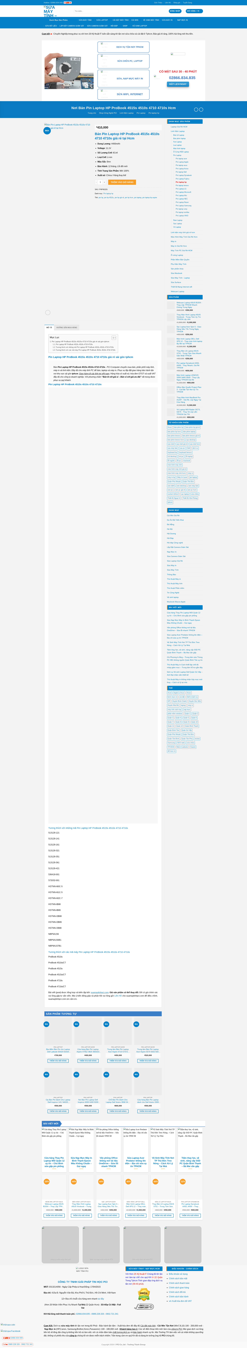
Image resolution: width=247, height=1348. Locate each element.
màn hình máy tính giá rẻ (177, 469)
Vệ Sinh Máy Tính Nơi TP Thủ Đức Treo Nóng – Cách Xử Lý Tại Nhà (183, 643)
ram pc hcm (192, 490)
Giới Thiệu (158, 3)
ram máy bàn (193, 486)
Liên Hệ (168, 3)
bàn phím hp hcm (174, 432)
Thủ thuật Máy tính (174, 583)
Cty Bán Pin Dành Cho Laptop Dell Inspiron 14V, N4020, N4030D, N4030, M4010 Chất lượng (58, 1101)
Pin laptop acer (181, 159)
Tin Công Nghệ (173, 593)
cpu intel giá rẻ (182, 444)
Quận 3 (170, 718)
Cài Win (134, 20)
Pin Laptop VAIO (182, 216)
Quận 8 (178, 722)
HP (169, 701)
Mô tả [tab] (49, 328)
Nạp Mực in (50, 1329)
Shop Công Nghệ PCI (108, 113)
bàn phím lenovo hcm (176, 440)
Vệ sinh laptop (139, 26)
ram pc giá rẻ (180, 490)
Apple (176, 693)
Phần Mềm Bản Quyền (180, 260)
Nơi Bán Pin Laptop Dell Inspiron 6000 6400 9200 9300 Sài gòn (88, 1101)
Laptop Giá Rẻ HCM (179, 127)
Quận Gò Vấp (187, 730)
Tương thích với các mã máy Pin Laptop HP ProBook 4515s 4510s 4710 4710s (85, 350)
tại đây (101, 1299)
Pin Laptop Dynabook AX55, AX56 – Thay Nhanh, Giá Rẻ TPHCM (190, 1205)
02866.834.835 (83, 1314)
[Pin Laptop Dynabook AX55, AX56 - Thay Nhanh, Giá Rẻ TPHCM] (190, 1187)
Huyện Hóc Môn (195, 701)
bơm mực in (172, 697)
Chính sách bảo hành (178, 1296)
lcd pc (181, 456)
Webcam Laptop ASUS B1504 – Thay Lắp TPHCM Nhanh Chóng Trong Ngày (54, 1205)
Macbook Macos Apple (176, 602)
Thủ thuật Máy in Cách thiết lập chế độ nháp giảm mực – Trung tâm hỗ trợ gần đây (185, 666)
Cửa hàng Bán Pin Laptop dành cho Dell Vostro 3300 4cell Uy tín (148, 1101)
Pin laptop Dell (181, 172)
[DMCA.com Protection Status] (144, 1294)
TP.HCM (171, 747)
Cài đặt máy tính (148, 1326)
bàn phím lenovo (174, 436)
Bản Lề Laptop (178, 135)
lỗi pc (179, 461)
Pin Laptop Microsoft (183, 192)
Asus (170, 427)
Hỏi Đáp (114, 26)
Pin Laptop (141, 113)
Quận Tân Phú (187, 739)
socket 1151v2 (173, 494)
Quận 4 (178, 718)
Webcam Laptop (177, 291)
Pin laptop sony (181, 209)
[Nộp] (96, 11)
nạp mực (187, 709)
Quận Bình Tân (173, 730)
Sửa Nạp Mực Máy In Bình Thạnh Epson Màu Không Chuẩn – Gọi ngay (183, 621)
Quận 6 (194, 718)
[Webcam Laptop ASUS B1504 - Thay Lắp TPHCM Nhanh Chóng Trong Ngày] (54, 1187)
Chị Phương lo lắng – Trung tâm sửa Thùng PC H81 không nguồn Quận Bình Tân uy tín (184, 658)
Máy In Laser (182, 477)
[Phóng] (47, 312)
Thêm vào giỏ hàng (122, 182)
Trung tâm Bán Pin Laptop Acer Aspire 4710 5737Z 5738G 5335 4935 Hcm (118, 1050)
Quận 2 (195, 714)
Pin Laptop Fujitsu (182, 179)
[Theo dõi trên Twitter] (197, 2)
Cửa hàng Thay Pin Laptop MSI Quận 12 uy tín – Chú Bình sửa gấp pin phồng (183, 614)
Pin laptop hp (154, 113)
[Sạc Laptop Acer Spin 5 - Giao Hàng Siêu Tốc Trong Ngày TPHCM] (108, 1187)
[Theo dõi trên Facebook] (194, 2)
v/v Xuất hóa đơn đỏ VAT (180, 1301)
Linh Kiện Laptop (127, 113)
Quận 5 (186, 718)
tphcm (170, 502)
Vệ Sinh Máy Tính (151, 20)
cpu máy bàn (172, 448)
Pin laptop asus (181, 165)
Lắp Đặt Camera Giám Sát (72, 26)
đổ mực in (171, 751)
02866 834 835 (16, 1338)
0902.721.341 (112, 1314)
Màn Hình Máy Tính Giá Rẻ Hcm (184, 237)
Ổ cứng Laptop (177, 255)
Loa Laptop (177, 145)
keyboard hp (172, 452)
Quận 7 (170, 722)
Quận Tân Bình (173, 739)
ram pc (170, 490)
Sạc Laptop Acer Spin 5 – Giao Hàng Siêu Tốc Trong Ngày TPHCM (109, 1205)
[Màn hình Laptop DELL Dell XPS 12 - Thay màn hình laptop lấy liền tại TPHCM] (135, 1187)
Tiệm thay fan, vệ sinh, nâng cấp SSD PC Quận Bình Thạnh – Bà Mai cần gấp (184, 651)
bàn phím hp (178, 427)
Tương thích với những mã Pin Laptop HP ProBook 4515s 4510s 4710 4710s (85, 347)
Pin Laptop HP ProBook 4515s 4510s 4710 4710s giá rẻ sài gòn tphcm (80, 341)
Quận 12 (179, 726)
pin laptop (193, 477)
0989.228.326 (97, 1314)
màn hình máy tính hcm (177, 473)
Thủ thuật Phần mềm (175, 588)
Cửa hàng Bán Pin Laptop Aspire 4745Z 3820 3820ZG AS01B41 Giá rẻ (88, 1050)
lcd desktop (172, 456)
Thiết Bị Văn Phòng (190, 498)
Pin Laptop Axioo (182, 169)
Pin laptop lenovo (182, 185)
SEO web (180, 743)
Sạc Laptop (177, 224)
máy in (190, 473)
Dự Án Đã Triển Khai (175, 520)
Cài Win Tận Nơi (165, 1326)
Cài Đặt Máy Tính (121, 20)
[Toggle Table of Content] (112, 338)
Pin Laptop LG (181, 189)
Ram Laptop (177, 220)
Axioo (189, 693)
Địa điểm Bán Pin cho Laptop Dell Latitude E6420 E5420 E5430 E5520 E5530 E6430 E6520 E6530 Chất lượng (58, 1050)
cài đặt (181, 697)
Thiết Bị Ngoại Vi (174, 498)
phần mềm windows (175, 714)
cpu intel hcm (195, 444)
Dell (188, 448)
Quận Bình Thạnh (191, 726)
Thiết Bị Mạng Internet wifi (181, 287)
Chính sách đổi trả (177, 1292)
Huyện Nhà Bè (173, 705)
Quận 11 (171, 726)
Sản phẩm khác (177, 269)
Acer (169, 693)
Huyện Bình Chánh (180, 701)
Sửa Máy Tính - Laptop (180, 278)
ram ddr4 (171, 486)
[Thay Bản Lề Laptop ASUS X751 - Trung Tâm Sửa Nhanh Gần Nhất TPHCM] (163, 1187)
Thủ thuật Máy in (174, 579)
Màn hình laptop (179, 148)
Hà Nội (170, 529)
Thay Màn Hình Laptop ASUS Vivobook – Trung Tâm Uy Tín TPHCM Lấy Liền (81, 1205)
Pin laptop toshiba (182, 212)
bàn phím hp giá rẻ (193, 427)
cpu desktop (190, 440)
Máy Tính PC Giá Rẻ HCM (181, 250)
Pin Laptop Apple (182, 162)
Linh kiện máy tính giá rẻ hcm (183, 232)
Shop (125, 26)
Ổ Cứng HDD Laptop (181, 152)
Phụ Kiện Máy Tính (178, 264)
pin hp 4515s (109, 197)
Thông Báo (171, 574)
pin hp (101, 197)
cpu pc (182, 448)
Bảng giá (177, 3)
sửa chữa (195, 494)
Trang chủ (92, 113)
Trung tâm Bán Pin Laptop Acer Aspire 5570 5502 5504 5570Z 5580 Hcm (148, 1050)
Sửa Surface (176, 282)
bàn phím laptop (189, 432)
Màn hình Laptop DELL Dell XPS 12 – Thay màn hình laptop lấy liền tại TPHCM (136, 1205)
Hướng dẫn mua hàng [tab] (66, 328)
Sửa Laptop (102, 20)
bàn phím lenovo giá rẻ (191, 436)
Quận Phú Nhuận (174, 481)
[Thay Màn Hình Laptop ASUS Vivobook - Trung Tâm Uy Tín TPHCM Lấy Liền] (81, 1187)
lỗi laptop (189, 456)
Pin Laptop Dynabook (184, 175)
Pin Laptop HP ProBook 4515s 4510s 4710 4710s (74, 344)
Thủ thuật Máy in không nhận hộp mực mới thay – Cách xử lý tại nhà (184, 680)
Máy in (173, 241)
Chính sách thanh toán (179, 1283)
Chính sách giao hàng (179, 1288)
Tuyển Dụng (187, 3)
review (197, 739)
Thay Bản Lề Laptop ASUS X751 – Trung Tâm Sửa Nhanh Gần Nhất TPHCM (163, 1205)
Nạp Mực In (182, 20)
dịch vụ (195, 448)
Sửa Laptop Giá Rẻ (175, 561)
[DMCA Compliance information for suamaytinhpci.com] (144, 1307)
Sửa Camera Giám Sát (97, 26)
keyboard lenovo (185, 452)
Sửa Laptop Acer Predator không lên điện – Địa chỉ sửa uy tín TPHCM (184, 636)
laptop (183, 705)
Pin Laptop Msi (181, 195)
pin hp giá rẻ (119, 197)
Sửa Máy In (167, 20)
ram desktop (181, 486)
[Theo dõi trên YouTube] (202, 2)
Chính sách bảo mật (178, 1278)
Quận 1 (187, 714)
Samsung (171, 743)
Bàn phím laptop (179, 138)
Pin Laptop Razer (182, 202)
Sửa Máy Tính (85, 20)
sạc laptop (185, 494)
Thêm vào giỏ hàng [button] (58, 1061)
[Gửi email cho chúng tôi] (199, 2)
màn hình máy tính (175, 465)
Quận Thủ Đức (188, 481)
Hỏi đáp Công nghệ (175, 543)
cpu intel (171, 444)
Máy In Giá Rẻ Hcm (179, 246)
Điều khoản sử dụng (178, 1274)
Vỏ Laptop (177, 227)
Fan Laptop (177, 142)
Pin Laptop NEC (182, 199)
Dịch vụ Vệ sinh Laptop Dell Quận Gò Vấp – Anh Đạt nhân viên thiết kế (185, 673)
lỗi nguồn (171, 461)
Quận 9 (186, 722)
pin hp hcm (129, 197)
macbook (186, 461)
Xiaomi (192, 747)
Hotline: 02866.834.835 (53, 3)
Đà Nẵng (170, 524)
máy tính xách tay (174, 709)
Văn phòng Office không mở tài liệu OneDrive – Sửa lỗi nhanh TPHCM (181, 628)
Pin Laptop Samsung (183, 206)
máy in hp (171, 477)
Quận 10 (194, 722)
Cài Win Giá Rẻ (173, 515)
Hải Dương (171, 534)
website (185, 747)
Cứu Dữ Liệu (51, 26)
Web (178, 747)
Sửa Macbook (176, 273)
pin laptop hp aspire (149, 197)
